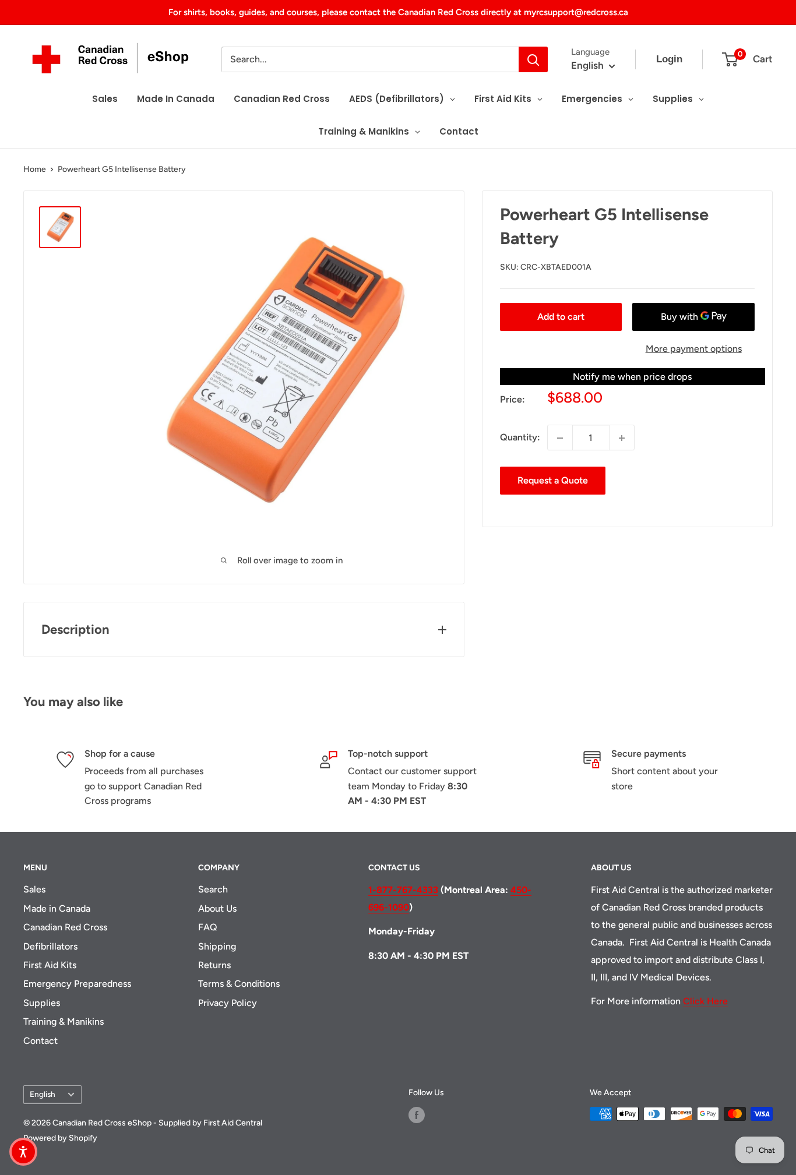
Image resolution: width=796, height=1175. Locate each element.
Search (213, 889)
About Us (217, 908)
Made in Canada (56, 908)
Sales (34, 889)
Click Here (705, 1001)
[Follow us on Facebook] (416, 1115)
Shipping (217, 946)
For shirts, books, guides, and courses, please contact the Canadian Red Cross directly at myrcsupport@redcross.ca (398, 12)
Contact (40, 1040)
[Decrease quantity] (560, 438)
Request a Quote (552, 480)
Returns (214, 965)
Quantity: (520, 437)
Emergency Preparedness (77, 983)
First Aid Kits (49, 965)
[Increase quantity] (622, 438)
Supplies (41, 1002)
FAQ (207, 927)
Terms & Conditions (239, 983)
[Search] (533, 59)
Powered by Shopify (60, 1138)
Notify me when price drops (632, 376)
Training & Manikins (63, 1021)
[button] (23, 1152)
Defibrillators (50, 946)
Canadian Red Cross (65, 927)
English (42, 1094)
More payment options (694, 348)
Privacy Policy (227, 1002)
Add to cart (560, 316)
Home (34, 169)
